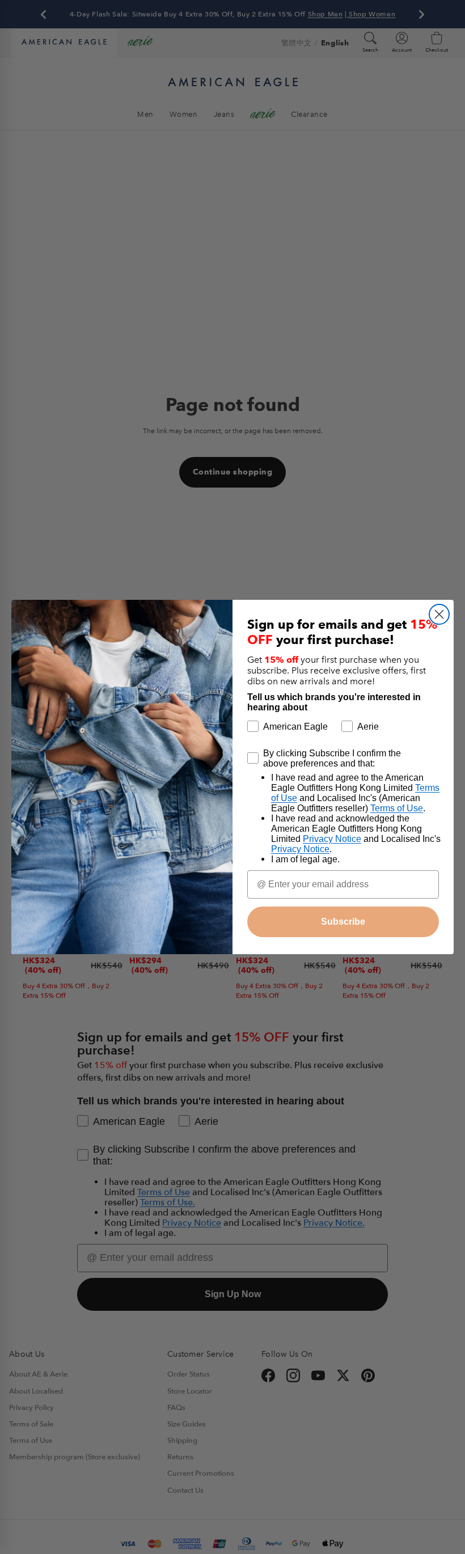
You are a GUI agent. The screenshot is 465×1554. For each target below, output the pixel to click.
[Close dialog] (439, 614)
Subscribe (343, 921)
